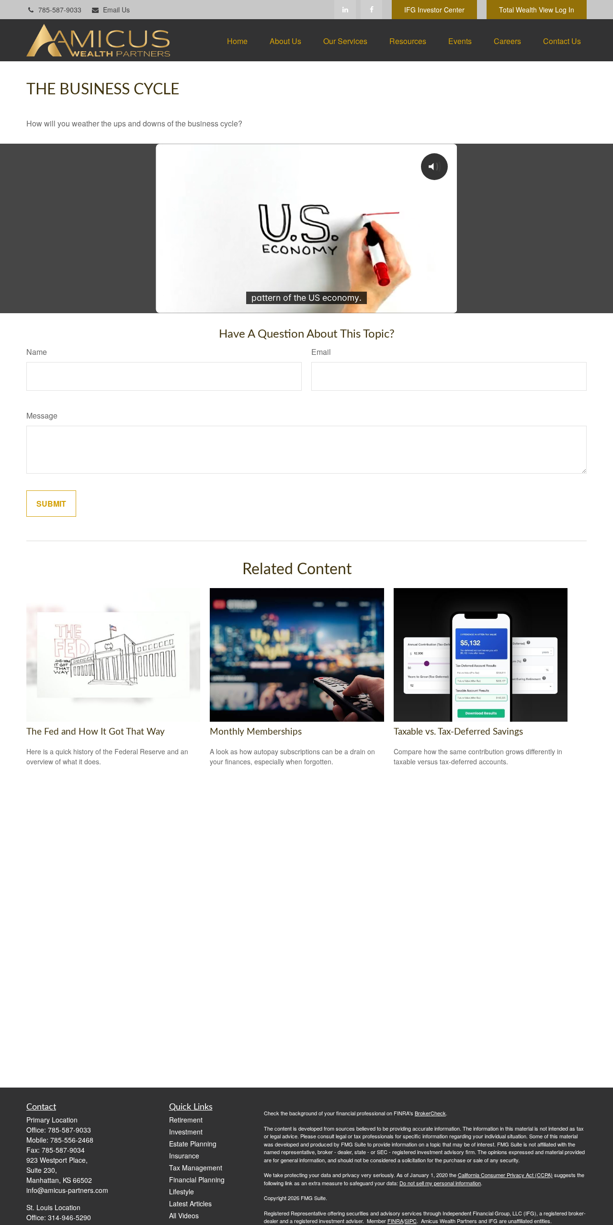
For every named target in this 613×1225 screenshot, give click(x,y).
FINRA (395, 1221)
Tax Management (195, 1167)
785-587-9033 (59, 9)
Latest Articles (190, 1203)
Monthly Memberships (256, 732)
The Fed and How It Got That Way (95, 732)
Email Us (116, 9)
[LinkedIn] (345, 9)
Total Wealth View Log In (536, 9)
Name (36, 351)
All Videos (184, 1215)
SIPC (411, 1221)
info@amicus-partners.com (67, 1190)
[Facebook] (371, 9)
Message (41, 415)
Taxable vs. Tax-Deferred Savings (458, 732)
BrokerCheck (430, 1113)
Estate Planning (192, 1143)
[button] (237, 40)
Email (321, 351)
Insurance (184, 1155)
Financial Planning (197, 1179)
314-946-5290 (69, 1217)
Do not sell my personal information (440, 1183)
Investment (186, 1131)
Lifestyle (181, 1191)
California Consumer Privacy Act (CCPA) (505, 1175)
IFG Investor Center (434, 9)
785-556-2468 (71, 1140)
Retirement (186, 1119)
